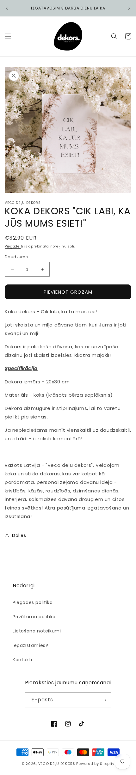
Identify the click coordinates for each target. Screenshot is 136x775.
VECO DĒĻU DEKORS (56, 763)
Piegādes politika (33, 602)
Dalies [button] (19, 535)
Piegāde (13, 246)
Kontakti (22, 659)
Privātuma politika (34, 616)
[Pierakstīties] (104, 700)
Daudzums (16, 257)
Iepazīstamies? (30, 645)
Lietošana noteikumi (37, 631)
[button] (8, 36)
